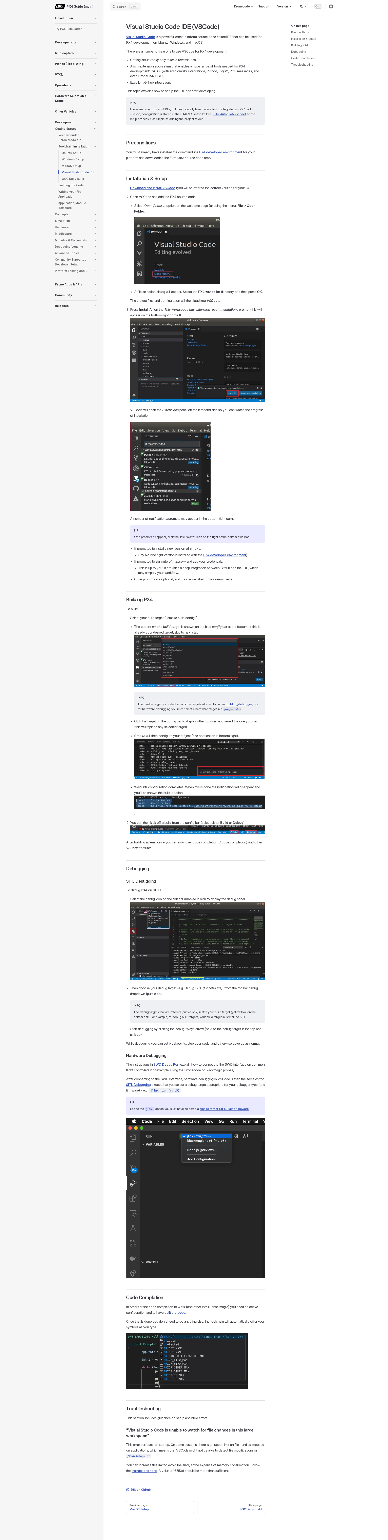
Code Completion (303, 58)
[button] (95, 18)
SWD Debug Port (166, 1064)
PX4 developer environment (220, 152)
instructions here (144, 1471)
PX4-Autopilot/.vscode (229, 114)
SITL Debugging (138, 1085)
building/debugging (240, 704)
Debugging (298, 51)
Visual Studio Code (140, 37)
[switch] (318, 6)
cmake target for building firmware (224, 1109)
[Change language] (303, 6)
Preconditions (300, 32)
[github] (331, 6)
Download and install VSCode (152, 188)
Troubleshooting (302, 64)
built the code (174, 1313)
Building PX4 (299, 45)
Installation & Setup (303, 38)
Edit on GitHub (141, 1489)
